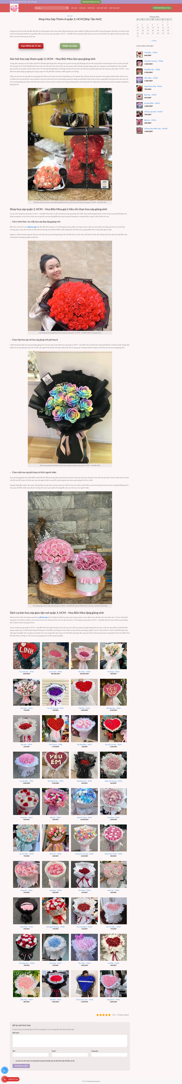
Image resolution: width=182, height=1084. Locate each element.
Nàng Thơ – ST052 (27, 817)
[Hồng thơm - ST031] (113, 983)
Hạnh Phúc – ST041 (26, 927)
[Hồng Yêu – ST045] (26, 874)
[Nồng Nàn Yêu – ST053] (84, 765)
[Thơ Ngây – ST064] (113, 655)
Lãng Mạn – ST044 (56, 890)
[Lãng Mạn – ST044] (55, 874)
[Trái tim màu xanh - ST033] (84, 983)
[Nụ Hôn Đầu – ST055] (26, 765)
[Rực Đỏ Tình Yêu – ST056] (113, 728)
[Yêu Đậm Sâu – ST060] (113, 692)
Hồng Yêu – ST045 (26, 890)
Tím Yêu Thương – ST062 (55, 708)
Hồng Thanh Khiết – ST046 (113, 854)
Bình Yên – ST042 (113, 890)
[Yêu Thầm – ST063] (26, 692)
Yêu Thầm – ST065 (84, 672)
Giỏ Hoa (82, 8)
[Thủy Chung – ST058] (55, 728)
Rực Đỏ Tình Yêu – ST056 (113, 744)
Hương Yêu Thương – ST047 (84, 854)
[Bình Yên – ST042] (113, 874)
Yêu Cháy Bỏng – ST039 (84, 927)
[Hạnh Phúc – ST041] (26, 910)
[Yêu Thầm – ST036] (84, 947)
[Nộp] (67, 8)
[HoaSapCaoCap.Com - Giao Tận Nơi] (20, 8)
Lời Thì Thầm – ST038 (113, 927)
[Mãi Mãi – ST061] (84, 692)
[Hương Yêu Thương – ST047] (84, 837)
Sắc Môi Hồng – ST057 (84, 744)
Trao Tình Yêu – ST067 (26, 672)
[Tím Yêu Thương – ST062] (55, 692)
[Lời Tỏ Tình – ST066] (55, 655)
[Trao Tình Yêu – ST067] (26, 655)
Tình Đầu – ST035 (113, 963)
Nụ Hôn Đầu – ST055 (26, 781)
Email (54, 1051)
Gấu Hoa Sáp (114, 8)
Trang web (94, 1051)
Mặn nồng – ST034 (26, 1000)
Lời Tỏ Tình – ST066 (55, 672)
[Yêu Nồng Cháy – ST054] (55, 765)
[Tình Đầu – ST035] (113, 947)
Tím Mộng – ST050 (113, 817)
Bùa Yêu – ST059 (26, 744)
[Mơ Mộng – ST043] (84, 874)
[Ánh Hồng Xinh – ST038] (26, 947)
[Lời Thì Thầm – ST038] (113, 910)
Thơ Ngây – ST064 (113, 672)
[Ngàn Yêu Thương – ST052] (113, 765)
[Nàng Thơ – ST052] (26, 801)
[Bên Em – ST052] (55, 801)
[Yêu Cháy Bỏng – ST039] (84, 910)
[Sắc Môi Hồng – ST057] (84, 728)
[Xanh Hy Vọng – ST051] (84, 801)
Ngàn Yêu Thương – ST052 (113, 781)
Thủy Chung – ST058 (55, 744)
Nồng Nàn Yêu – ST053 (84, 781)
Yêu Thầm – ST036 (84, 963)
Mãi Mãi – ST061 (84, 708)
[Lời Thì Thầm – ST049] (26, 837)
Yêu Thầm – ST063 (26, 708)
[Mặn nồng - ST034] (26, 983)
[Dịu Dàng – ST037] (55, 947)
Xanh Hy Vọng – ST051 (84, 817)
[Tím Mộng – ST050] (113, 801)
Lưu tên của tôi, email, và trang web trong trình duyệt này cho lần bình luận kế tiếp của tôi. (45, 1061)
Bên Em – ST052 (55, 817)
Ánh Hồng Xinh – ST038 (26, 963)
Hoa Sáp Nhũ (102, 8)
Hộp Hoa (91, 8)
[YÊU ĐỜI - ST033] (55, 983)
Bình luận (16, 1033)
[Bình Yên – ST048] (55, 837)
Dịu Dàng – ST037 (55, 963)
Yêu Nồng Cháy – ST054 (55, 781)
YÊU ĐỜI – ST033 (55, 1000)
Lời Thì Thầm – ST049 (26, 854)
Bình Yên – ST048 (55, 854)
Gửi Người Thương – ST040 (55, 927)
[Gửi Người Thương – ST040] (55, 910)
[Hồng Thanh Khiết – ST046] (113, 837)
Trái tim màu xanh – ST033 (84, 1000)
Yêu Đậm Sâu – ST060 (113, 708)
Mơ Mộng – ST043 (84, 890)
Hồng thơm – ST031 (113, 1000)
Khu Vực (70, 16)
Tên (14, 1051)
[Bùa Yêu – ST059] (26, 728)
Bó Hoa (74, 8)
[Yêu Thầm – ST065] (84, 655)
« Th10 (153, 41)
